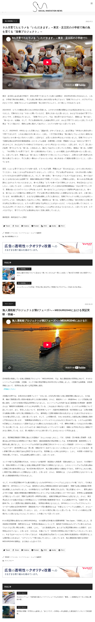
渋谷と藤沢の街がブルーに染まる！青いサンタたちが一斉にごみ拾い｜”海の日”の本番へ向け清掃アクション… (54, 274)
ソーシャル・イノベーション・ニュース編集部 (25, 233)
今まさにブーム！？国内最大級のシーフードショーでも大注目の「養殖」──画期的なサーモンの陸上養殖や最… (54, 598)
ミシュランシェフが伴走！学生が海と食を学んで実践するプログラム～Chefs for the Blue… (50, 287)
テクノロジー (9, 304)
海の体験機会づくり (11, 21)
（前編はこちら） (9, 389)
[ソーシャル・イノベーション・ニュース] (47, 7)
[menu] (91, 3)
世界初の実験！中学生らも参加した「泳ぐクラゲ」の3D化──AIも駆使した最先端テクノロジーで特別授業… (54, 612)
